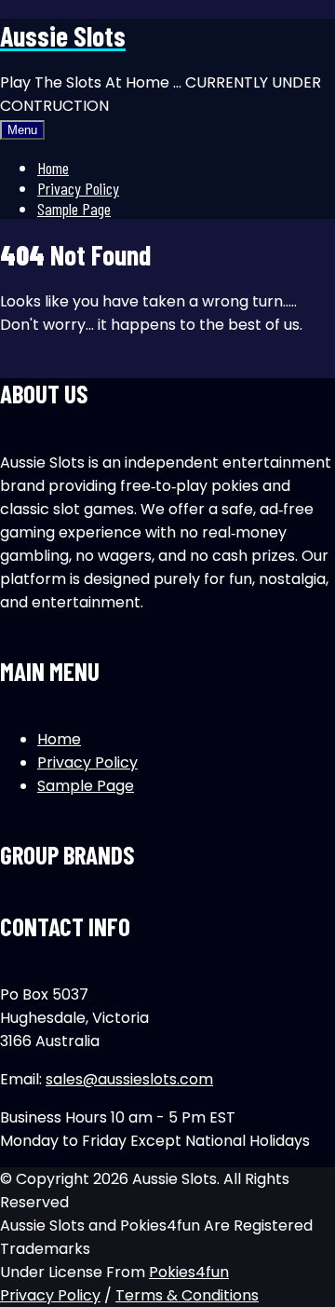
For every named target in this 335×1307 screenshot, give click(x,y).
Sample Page (74, 208)
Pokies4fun (189, 1272)
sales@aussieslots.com (129, 1079)
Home (53, 167)
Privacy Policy (78, 188)
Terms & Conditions (187, 1295)
